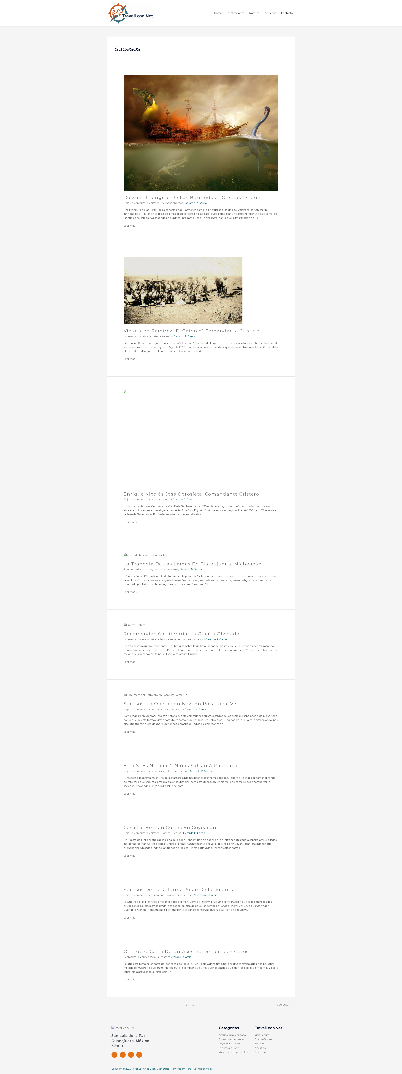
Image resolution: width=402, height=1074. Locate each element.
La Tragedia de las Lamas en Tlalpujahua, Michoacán (193, 564)
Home (218, 13)
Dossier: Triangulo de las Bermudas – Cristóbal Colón (192, 197)
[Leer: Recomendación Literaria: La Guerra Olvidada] (134, 624)
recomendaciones (181, 639)
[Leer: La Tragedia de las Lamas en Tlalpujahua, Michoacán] (146, 555)
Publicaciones (235, 13)
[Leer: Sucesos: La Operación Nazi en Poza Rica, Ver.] (155, 694)
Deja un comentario (136, 203)
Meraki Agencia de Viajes (198, 1068)
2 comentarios (132, 569)
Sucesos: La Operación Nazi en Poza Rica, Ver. (182, 703)
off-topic (171, 771)
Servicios (270, 13)
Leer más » (130, 225)
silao (179, 895)
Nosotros (254, 13)
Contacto (287, 13)
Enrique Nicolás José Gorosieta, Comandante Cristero (191, 494)
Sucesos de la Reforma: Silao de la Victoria (179, 889)
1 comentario (132, 336)
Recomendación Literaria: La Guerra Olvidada (182, 633)
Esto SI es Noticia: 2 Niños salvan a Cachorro (181, 765)
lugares (165, 833)
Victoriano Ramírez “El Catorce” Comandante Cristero (192, 330)
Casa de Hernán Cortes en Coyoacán (170, 827)
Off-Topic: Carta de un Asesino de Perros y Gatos (186, 951)
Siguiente (283, 1004)
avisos (145, 639)
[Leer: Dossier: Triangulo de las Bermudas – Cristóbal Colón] (201, 132)
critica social (158, 771)
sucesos (178, 203)
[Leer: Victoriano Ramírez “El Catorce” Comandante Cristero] (183, 290)
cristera (146, 336)
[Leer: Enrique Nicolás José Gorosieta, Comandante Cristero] (201, 438)
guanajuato (158, 895)
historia (155, 203)
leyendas (166, 203)
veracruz (177, 709)
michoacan (160, 569)
